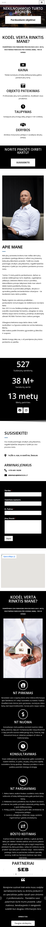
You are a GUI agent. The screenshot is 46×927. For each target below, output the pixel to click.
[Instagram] (26, 410)
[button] (3, 869)
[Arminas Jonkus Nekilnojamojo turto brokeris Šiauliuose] (4, 2)
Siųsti (8, 538)
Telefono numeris (13, 500)
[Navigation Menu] (41, 2)
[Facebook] (20, 410)
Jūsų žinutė (10, 518)
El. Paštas (9, 509)
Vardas (8, 490)
